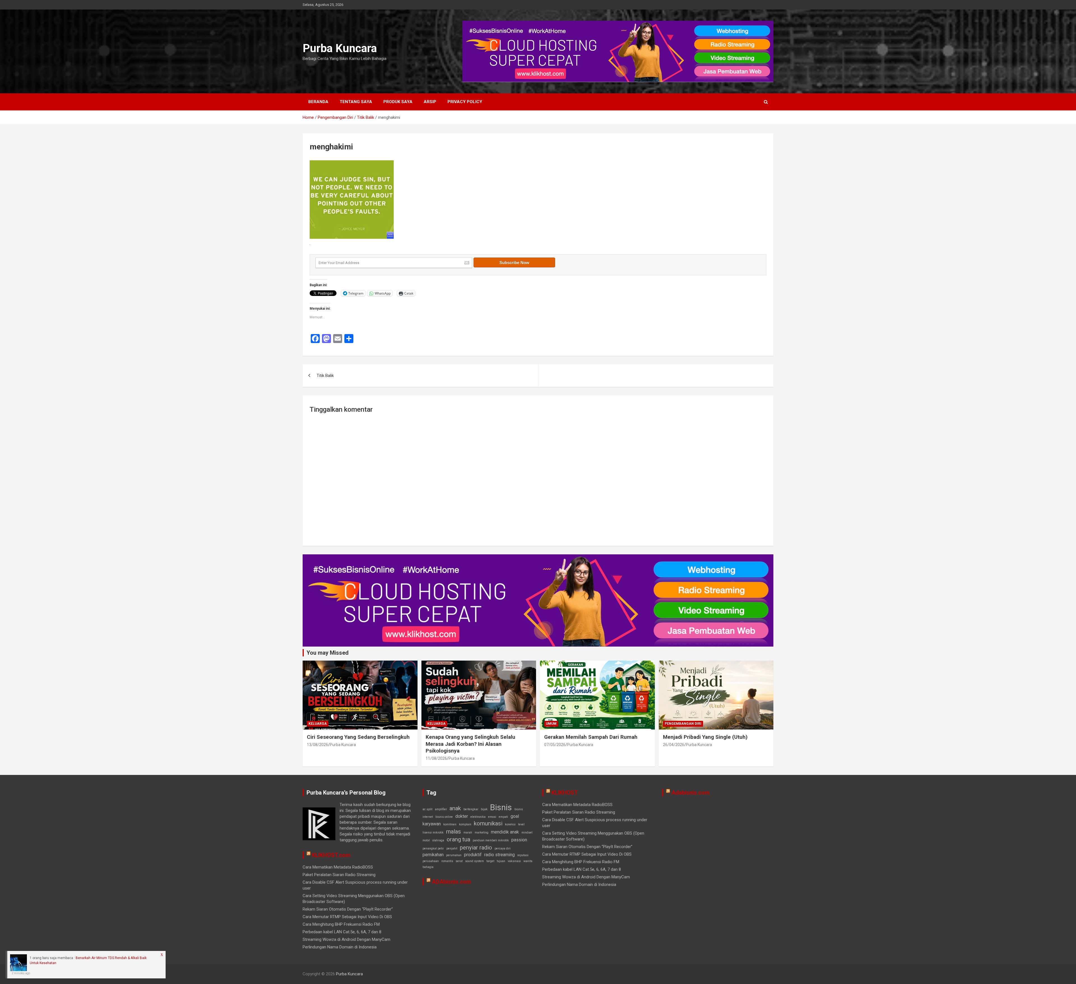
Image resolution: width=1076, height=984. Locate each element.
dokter (461, 816)
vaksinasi (514, 861)
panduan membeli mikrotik (491, 840)
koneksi (510, 824)
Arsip (430, 101)
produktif (473, 854)
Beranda (318, 101)
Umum (551, 724)
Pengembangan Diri (683, 724)
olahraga (438, 840)
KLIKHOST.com (331, 855)
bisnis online (444, 817)
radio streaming (499, 854)
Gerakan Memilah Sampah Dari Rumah (590, 737)
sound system (474, 861)
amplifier (441, 809)
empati (503, 817)
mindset (526, 832)
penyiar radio (476, 847)
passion (519, 839)
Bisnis (501, 807)
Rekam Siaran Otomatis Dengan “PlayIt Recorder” (348, 909)
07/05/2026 (554, 744)
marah (467, 832)
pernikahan (433, 854)
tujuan (501, 861)
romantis (447, 861)
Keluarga (318, 724)
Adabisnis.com (690, 792)
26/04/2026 (673, 744)
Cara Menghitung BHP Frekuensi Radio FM (341, 924)
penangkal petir (433, 848)
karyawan (432, 823)
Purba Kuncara (340, 48)
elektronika (478, 817)
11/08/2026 (436, 758)
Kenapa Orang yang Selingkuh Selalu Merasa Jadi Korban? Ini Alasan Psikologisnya (470, 744)
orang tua (458, 839)
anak (455, 808)
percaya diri (503, 848)
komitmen (449, 824)
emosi (492, 817)
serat (459, 861)
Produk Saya (397, 101)
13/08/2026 (317, 744)
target (490, 861)
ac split (427, 809)
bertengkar (470, 809)
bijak (484, 809)
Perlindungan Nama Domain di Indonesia (340, 947)
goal (515, 816)
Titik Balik (325, 375)
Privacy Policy (464, 101)
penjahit (451, 848)
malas (453, 831)
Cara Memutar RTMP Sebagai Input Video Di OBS (347, 916)
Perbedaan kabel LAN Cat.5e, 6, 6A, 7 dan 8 (342, 931)
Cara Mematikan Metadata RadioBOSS (338, 867)
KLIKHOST (564, 792)
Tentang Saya (356, 101)
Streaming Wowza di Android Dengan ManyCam (346, 939)
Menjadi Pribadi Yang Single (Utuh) (705, 737)
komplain (465, 824)
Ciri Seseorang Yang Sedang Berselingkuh (358, 737)
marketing (481, 832)
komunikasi (488, 823)
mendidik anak (505, 832)
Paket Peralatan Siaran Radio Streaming (339, 874)
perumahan (454, 855)
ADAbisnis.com (451, 881)
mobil (426, 840)
